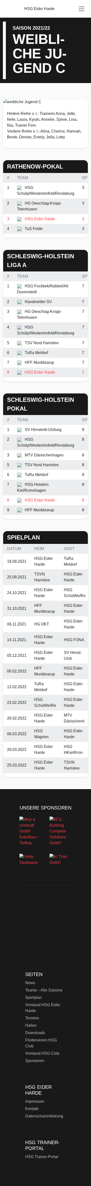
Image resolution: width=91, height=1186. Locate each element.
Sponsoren (34, 1061)
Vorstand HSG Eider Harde (42, 1008)
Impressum (34, 1101)
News (30, 983)
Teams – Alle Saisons (43, 990)
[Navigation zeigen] (81, 8)
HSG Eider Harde (45, 931)
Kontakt (31, 1109)
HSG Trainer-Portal (41, 1157)
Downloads (35, 1033)
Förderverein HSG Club (41, 1043)
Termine (32, 1018)
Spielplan (33, 997)
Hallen (31, 1025)
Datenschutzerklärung (44, 1116)
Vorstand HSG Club (42, 1053)
